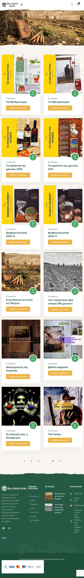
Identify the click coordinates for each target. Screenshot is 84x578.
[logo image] (10, 4)
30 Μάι (75, 358)
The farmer (54, 434)
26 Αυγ (33, 291)
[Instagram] (9, 528)
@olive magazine (58, 367)
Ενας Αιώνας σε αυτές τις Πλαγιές (60, 496)
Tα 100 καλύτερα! (58, 102)
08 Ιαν (33, 157)
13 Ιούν (33, 358)
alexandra (12, 98)
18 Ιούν (75, 291)
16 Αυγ (33, 93)
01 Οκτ (33, 425)
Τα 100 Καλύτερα (16, 102)
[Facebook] (4, 528)
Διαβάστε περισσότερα (18, 108)
